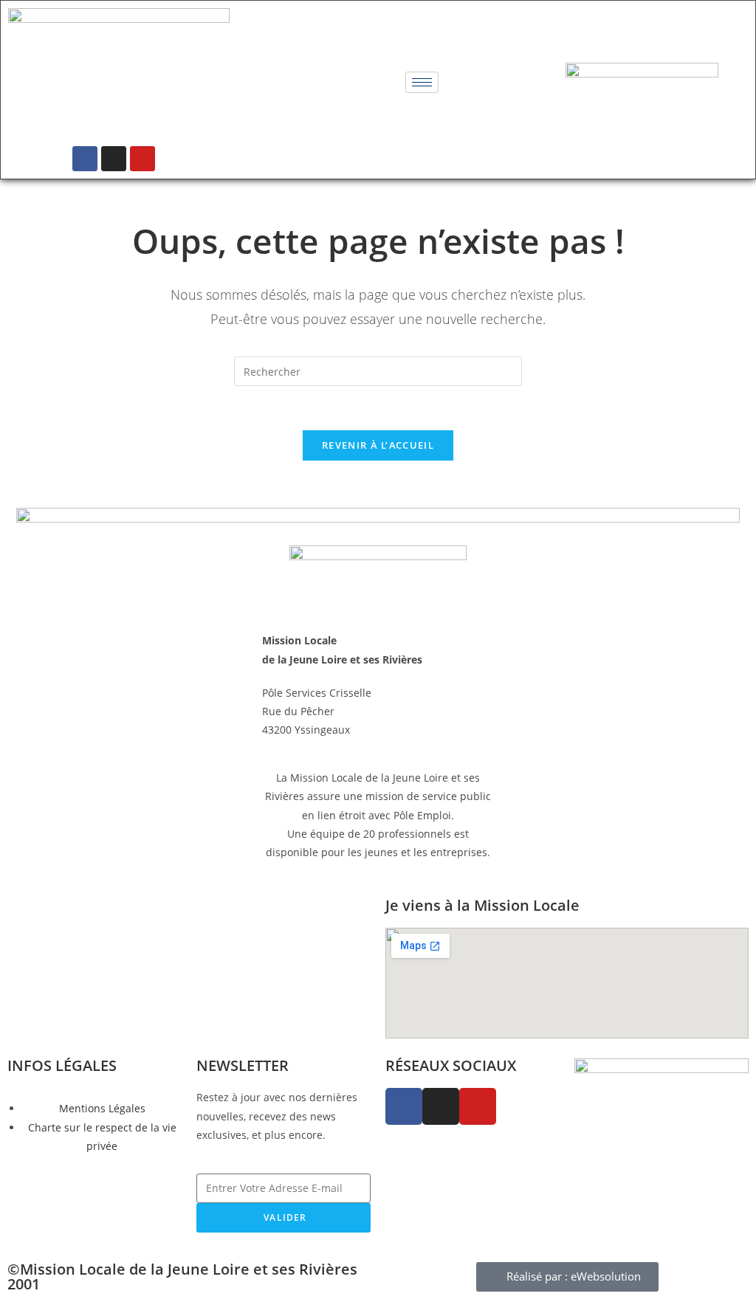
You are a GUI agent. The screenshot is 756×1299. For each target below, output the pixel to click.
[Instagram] (113, 158)
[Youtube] (142, 158)
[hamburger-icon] (422, 82)
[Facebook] (84, 158)
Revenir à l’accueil (378, 445)
